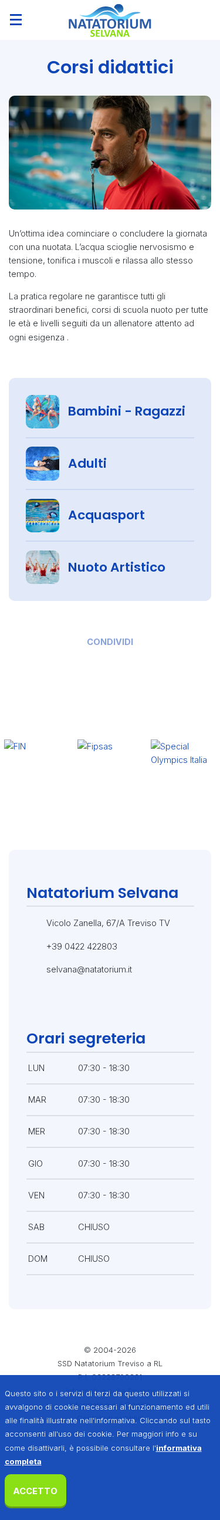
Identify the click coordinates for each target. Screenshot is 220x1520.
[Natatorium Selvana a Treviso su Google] (137, 1005)
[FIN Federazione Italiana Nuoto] (36, 773)
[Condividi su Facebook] (53, 663)
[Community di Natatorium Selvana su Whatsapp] (85, 1005)
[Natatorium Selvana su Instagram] (59, 1005)
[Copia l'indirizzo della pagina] (166, 663)
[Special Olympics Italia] (183, 773)
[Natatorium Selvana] (109, 20)
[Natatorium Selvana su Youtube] (162, 1005)
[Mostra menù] (16, 20)
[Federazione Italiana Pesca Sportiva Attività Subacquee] (110, 773)
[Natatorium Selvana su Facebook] (33, 1005)
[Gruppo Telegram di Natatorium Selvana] (111, 1005)
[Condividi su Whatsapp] (128, 663)
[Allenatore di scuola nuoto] (110, 153)
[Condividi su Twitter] (91, 663)
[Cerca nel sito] (204, 20)
